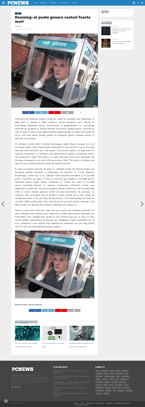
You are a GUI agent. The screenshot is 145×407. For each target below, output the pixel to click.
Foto (126, 385)
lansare (126, 388)
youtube (99, 382)
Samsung (125, 371)
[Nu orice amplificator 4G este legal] (54, 340)
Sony (112, 379)
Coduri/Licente (82, 405)
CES (117, 379)
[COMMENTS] (80, 112)
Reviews (53, 3)
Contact (109, 403)
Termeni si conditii (122, 403)
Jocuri (74, 3)
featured (118, 385)
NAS (120, 388)
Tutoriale (64, 3)
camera (108, 390)
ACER (111, 385)
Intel (117, 371)
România (129, 390)
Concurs (121, 390)
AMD (118, 376)
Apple (115, 382)
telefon (38, 305)
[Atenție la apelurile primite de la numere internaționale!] (81, 340)
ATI (114, 390)
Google (105, 379)
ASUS (97, 371)
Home (76, 403)
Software (100, 390)
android (99, 373)
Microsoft (124, 379)
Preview (43, 3)
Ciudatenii (99, 388)
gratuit (99, 393)
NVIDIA (98, 379)
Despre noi (99, 403)
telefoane (119, 373)
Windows (122, 382)
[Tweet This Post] (41, 112)
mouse (106, 393)
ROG (126, 373)
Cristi (19, 26)
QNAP (105, 385)
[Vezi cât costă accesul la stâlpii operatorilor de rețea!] (27, 340)
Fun (112, 373)
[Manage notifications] (6, 401)
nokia (114, 388)
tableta (107, 382)
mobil (106, 373)
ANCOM (31, 305)
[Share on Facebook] (28, 112)
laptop (98, 385)
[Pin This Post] (54, 112)
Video (112, 371)
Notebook (125, 376)
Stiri (35, 3)
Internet (99, 376)
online (108, 388)
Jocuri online (109, 376)
